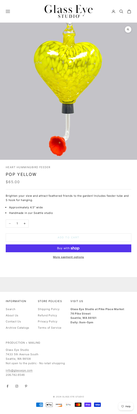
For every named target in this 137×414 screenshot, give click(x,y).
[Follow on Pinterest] (26, 386)
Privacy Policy (47, 321)
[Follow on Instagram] (17, 386)
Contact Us (13, 321)
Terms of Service (50, 327)
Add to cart (68, 237)
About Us (12, 315)
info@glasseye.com (19, 370)
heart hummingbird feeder (28, 167)
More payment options (68, 257)
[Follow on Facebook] (7, 386)
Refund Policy (47, 315)
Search (11, 309)
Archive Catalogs (17, 327)
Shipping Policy (48, 309)
